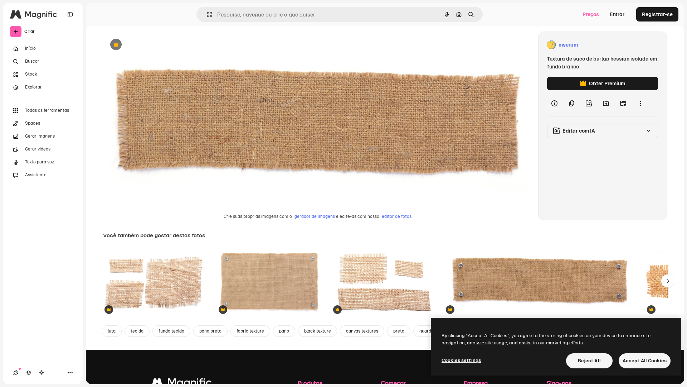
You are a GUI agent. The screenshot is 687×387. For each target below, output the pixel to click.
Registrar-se (657, 14)
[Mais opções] (640, 103)
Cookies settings (461, 360)
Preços (591, 14)
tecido (137, 331)
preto (398, 331)
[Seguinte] (667, 281)
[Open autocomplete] (206, 14)
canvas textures (362, 331)
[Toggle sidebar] (70, 14)
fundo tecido (171, 331)
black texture (317, 331)
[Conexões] (15, 372)
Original (149, 45)
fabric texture (250, 331)
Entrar (617, 14)
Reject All (589, 361)
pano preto (210, 331)
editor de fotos (396, 216)
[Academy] (28, 372)
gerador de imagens (314, 216)
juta (112, 331)
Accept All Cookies (645, 361)
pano (284, 331)
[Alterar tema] (41, 372)
